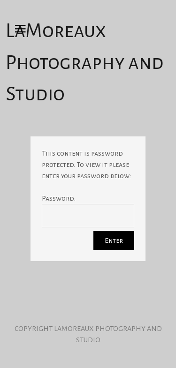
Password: (59, 198)
